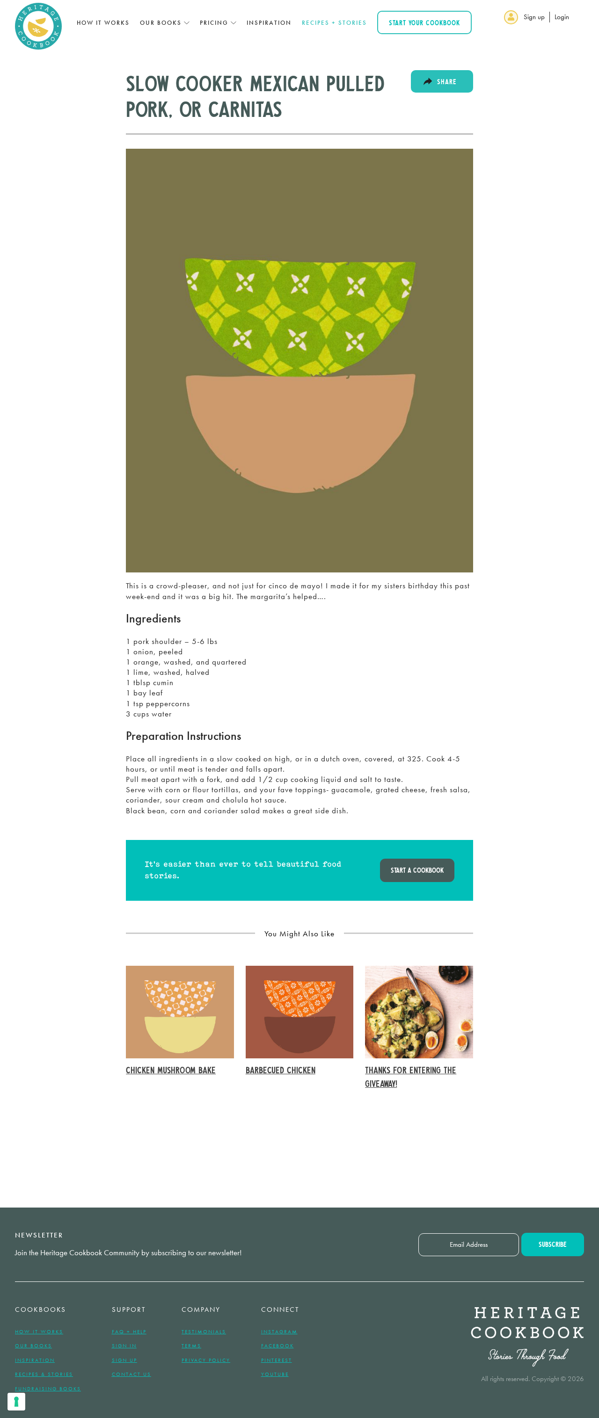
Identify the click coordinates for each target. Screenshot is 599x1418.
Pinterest (276, 1360)
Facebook (277, 1345)
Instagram (279, 1331)
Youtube (275, 1374)
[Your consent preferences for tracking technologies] (16, 1402)
